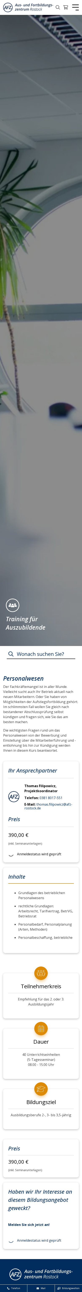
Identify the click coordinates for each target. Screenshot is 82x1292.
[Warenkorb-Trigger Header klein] (65, 7)
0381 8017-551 (51, 798)
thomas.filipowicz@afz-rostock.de (48, 806)
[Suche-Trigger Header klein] (58, 7)
